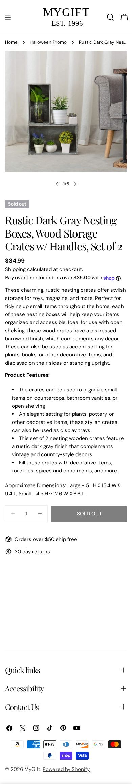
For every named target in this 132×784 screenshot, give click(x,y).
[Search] (110, 17)
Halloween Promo (48, 42)
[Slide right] (75, 183)
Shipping (15, 269)
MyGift (32, 769)
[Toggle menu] (8, 17)
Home (11, 42)
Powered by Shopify (66, 769)
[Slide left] (56, 183)
